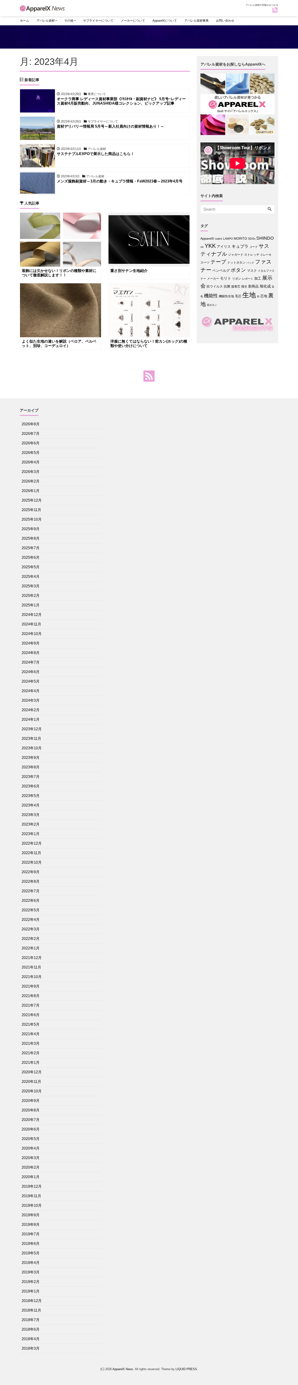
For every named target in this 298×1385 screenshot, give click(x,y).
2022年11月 (31, 853)
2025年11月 (31, 510)
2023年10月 (32, 748)
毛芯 (238, 296)
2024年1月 (31, 719)
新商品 (253, 286)
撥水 (244, 286)
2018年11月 (31, 1310)
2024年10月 (32, 634)
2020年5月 (31, 1139)
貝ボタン (212, 305)
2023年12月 (32, 729)
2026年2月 (31, 481)
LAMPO (228, 238)
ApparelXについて (164, 20)
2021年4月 (31, 1034)
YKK (210, 246)
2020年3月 (31, 1158)
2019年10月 (32, 1205)
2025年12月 (32, 500)
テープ (218, 262)
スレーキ (265, 254)
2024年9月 (31, 643)
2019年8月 (31, 1224)
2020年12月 (32, 1072)
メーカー (213, 278)
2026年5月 (31, 453)
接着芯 (235, 286)
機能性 (211, 295)
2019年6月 (31, 1244)
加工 (257, 278)
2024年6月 (31, 672)
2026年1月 (31, 491)
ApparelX (207, 238)
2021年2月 (31, 1053)
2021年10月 (32, 977)
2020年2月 (31, 1167)
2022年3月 (31, 929)
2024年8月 (31, 653)
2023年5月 (31, 796)
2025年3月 (31, 586)
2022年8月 (31, 881)
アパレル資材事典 (196, 20)
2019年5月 (31, 1253)
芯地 (263, 296)
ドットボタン (236, 262)
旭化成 (265, 286)
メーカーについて (133, 20)
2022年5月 (31, 910)
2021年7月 (31, 1005)
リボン (236, 278)
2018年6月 (31, 1329)
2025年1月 (31, 605)
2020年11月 (31, 1082)
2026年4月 (31, 462)
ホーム (24, 20)
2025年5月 (31, 567)
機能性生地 (226, 296)
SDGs (251, 238)
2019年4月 (31, 1263)
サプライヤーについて (98, 20)
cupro (218, 238)
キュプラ (240, 246)
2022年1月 (31, 948)
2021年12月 (32, 958)
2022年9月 (31, 872)
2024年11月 (31, 624)
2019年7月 (31, 1234)
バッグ (250, 262)
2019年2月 (31, 1282)
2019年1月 (31, 1291)
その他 (68, 20)
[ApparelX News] (43, 8)
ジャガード (235, 254)
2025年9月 (31, 529)
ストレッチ (251, 254)
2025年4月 (31, 576)
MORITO (240, 238)
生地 (249, 295)
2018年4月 (31, 1339)
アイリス (224, 246)
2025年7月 (31, 548)
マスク (252, 270)
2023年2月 (31, 824)
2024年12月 (32, 615)
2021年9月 (31, 986)
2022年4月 (31, 920)
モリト (225, 278)
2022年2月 (31, 939)
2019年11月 (31, 1196)
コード (253, 246)
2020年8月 (31, 1110)
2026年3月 (31, 472)
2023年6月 (31, 786)
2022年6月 (31, 900)
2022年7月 (31, 891)
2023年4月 (31, 805)
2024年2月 (31, 710)
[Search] (269, 209)
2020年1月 (31, 1177)
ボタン (238, 270)
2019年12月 (32, 1186)
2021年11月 (31, 967)
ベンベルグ (221, 270)
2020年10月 (32, 1091)
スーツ (205, 262)
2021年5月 (31, 1024)
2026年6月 (31, 443)
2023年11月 (31, 738)
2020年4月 (31, 1148)
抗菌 (227, 286)
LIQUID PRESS (186, 1369)
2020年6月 (31, 1129)
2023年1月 (31, 834)
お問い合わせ (225, 20)
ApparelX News (122, 1369)
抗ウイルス (215, 286)
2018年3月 (31, 1348)
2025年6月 (31, 557)
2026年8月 (31, 424)
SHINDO (265, 238)
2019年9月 (31, 1215)
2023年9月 (31, 758)
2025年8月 (31, 538)
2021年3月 (31, 1043)
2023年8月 (31, 767)
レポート (247, 278)
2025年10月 (32, 519)
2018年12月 (32, 1301)
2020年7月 (31, 1120)
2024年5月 (31, 681)
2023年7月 (31, 777)
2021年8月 (31, 996)
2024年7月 (31, 662)
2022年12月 (32, 843)
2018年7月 (31, 1320)
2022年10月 (32, 862)
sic (202, 246)
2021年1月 (31, 1062)
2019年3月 (31, 1272)
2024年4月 (31, 691)
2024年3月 (31, 700)
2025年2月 (31, 596)
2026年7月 (31, 434)
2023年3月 (31, 815)
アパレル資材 (46, 20)
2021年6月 (31, 1015)
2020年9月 (31, 1101)
